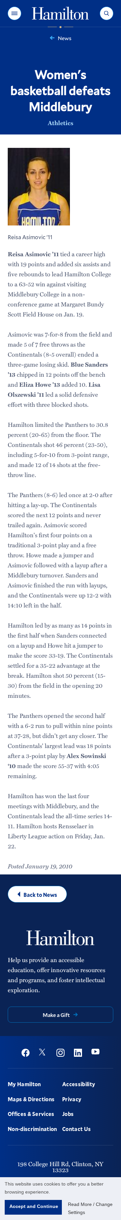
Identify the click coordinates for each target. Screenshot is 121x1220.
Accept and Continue (33, 1206)
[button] (14, 13)
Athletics (60, 122)
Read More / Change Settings (90, 1208)
